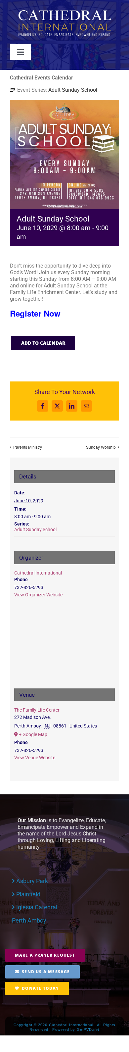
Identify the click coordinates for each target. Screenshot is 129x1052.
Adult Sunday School (35, 529)
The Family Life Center (37, 710)
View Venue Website (34, 757)
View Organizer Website (38, 594)
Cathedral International (38, 573)
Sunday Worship (101, 447)
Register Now (35, 313)
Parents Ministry (27, 447)
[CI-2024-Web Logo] (64, 11)
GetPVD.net (88, 1029)
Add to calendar (43, 343)
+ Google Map (33, 734)
